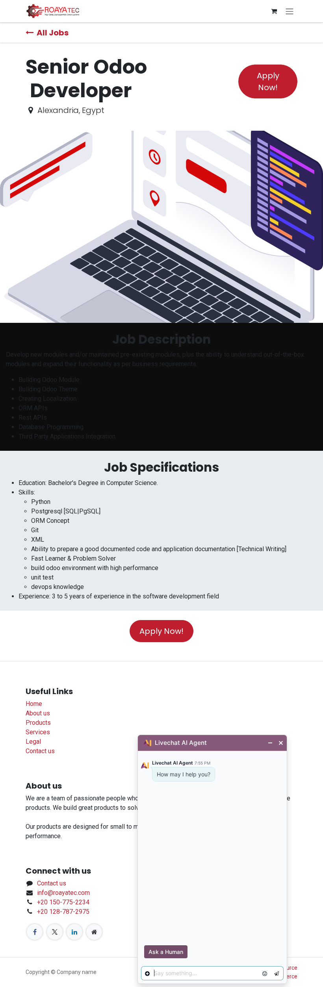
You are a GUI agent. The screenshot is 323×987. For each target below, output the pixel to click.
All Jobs (53, 32)
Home (34, 703)
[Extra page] (94, 932)
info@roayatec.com (63, 892)
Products (38, 722)
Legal (33, 741)
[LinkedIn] (74, 932)
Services (38, 732)
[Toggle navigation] (289, 11)
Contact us (40, 751)
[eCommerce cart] (274, 11)
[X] (55, 932)
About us (38, 713)
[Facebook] (35, 932)
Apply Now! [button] (268, 81)
